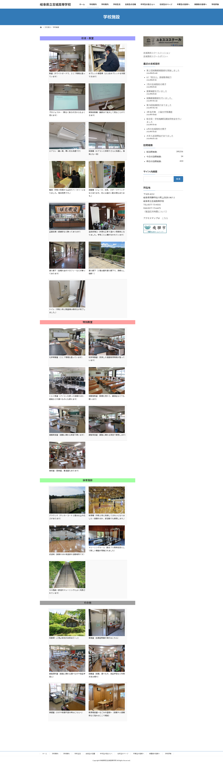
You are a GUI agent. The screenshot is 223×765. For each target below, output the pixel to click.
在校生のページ (122, 754)
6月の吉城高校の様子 (156, 129)
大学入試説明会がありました (159, 136)
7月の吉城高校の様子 (156, 84)
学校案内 (55, 754)
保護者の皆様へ (154, 754)
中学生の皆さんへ (106, 754)
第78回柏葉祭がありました (159, 105)
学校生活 (77, 754)
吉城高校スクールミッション (156, 53)
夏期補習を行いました (156, 91)
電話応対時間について (155, 211)
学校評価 (168, 754)
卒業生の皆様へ (138, 754)
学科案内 (66, 754)
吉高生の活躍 (90, 754)
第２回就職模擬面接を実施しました (163, 70)
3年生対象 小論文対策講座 (159, 112)
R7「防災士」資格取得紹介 (159, 77)
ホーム (44, 754)
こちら (165, 218)
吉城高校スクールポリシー (155, 56)
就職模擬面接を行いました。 (159, 98)
